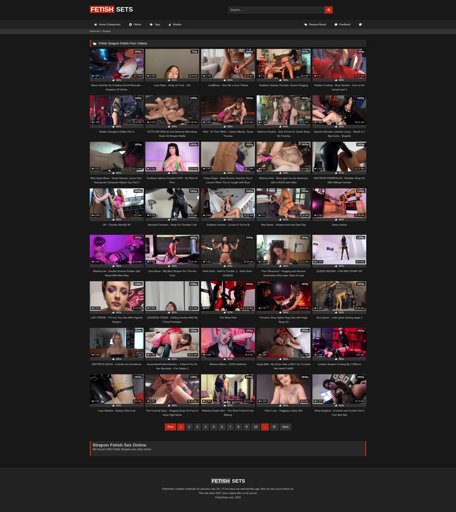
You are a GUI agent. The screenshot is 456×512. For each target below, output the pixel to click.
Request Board (317, 24)
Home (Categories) (109, 24)
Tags (157, 24)
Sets (112, 9)
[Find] (329, 10)
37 (274, 426)
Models (176, 24)
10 (255, 426)
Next (285, 426)
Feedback (344, 24)
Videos (137, 24)
